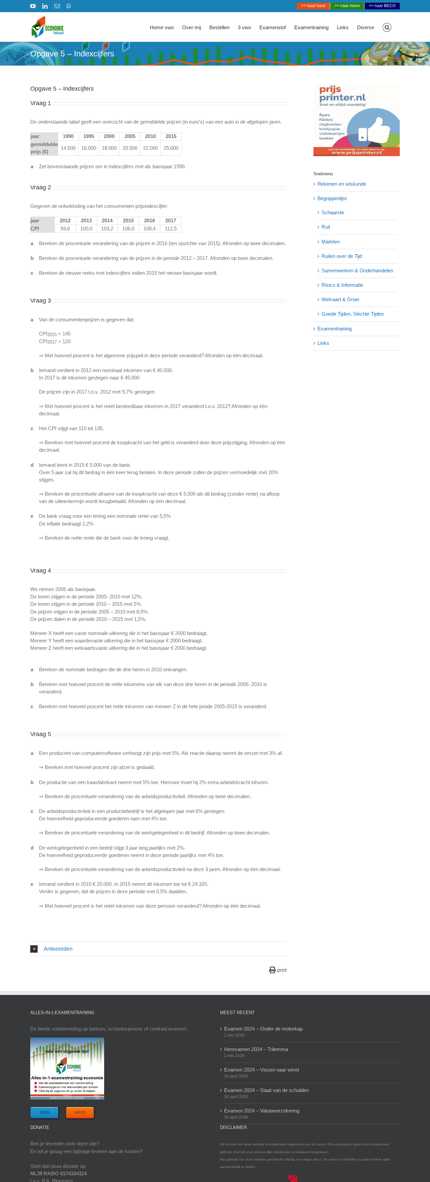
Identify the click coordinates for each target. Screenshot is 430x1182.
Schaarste (332, 212)
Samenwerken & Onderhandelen (357, 270)
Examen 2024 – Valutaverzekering (261, 1110)
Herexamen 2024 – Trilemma (256, 1049)
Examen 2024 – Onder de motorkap (263, 1029)
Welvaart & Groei (340, 299)
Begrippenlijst (332, 198)
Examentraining (334, 328)
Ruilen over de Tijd (341, 256)
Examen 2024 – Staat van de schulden (266, 1090)
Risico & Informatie (342, 285)
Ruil (325, 227)
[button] (387, 26)
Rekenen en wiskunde (341, 184)
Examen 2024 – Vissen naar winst (261, 1070)
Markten (330, 241)
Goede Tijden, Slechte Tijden (352, 314)
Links (323, 343)
